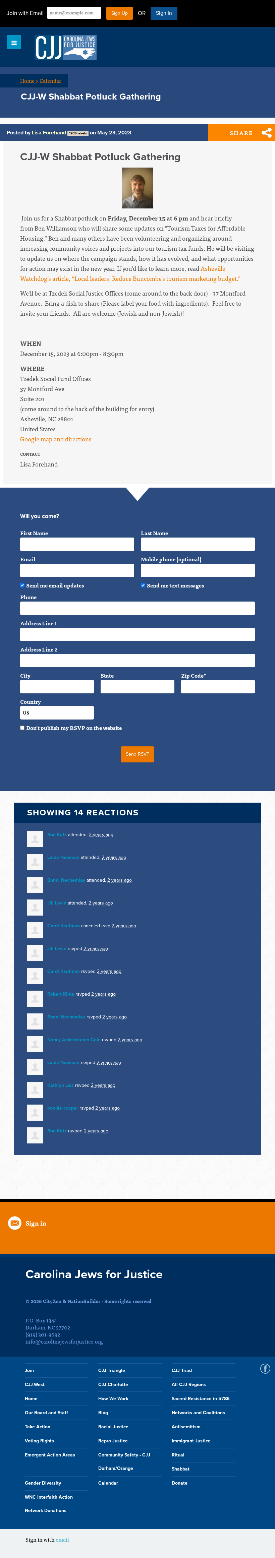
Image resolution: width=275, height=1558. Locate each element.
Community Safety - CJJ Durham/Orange (124, 1461)
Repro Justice (113, 1441)
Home (29, 80)
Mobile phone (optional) (171, 559)
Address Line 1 (38, 623)
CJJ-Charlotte (113, 1384)
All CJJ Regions (189, 1384)
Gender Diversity (43, 1483)
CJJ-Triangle (111, 1370)
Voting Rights (39, 1441)
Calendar (50, 80)
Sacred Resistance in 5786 (201, 1398)
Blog (103, 1413)
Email (27, 559)
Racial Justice (113, 1427)
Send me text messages (175, 585)
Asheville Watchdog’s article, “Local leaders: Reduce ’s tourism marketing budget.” (130, 273)
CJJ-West (35, 1384)
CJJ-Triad (182, 1370)
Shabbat (180, 1469)
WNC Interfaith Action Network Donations (49, 1503)
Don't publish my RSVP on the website (74, 728)
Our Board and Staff (46, 1413)
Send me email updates (55, 585)
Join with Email (25, 13)
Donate (179, 1483)
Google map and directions (56, 439)
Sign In (164, 13)
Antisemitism (186, 1427)
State (107, 675)
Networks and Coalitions (198, 1413)
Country (30, 701)
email (62, 1539)
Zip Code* (193, 675)
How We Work (113, 1398)
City (25, 675)
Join (29, 1370)
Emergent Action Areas (50, 1455)
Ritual (178, 1455)
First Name (34, 533)
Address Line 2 (38, 649)
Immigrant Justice (191, 1441)
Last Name (154, 533)
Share (241, 132)
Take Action (37, 1427)
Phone (28, 597)
